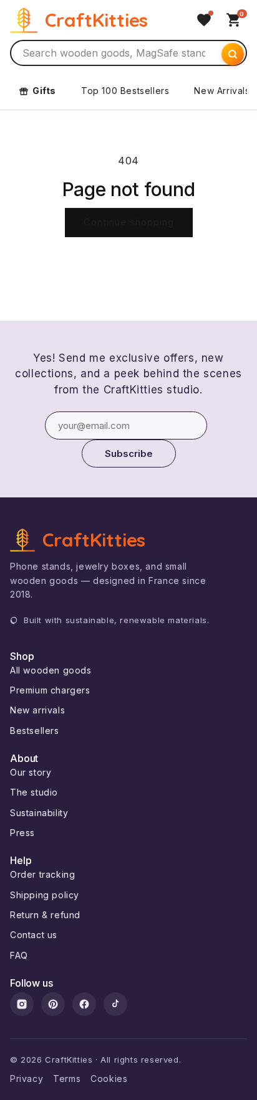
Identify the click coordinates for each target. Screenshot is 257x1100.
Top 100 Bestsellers (125, 90)
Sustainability (39, 812)
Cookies (108, 1078)
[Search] (232, 54)
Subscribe (129, 453)
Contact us (33, 934)
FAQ (19, 955)
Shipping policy (44, 895)
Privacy (26, 1078)
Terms (66, 1078)
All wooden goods (51, 670)
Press (22, 832)
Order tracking (42, 874)
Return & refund (45, 915)
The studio (34, 792)
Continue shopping (129, 222)
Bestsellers (34, 730)
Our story (30, 772)
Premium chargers (50, 690)
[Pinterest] (53, 1004)
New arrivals (37, 710)
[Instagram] (22, 1004)
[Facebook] (84, 1004)
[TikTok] (115, 1004)
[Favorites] (204, 20)
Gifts (44, 90)
